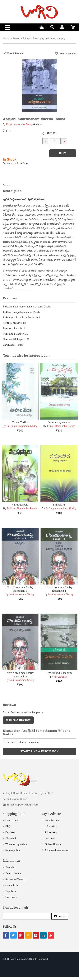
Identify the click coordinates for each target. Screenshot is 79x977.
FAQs (8, 826)
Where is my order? (16, 844)
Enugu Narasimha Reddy (19, 124)
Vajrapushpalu (20, 504)
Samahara (59, 504)
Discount (50, 838)
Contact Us (11, 885)
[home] (39, 12)
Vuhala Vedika (20, 422)
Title (5, 306)
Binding (7, 328)
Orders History (53, 844)
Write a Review (15, 53)
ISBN (6, 323)
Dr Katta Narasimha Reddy (22, 508)
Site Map (10, 867)
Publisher (8, 317)
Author (7, 312)
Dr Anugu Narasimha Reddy (61, 508)
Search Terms (13, 873)
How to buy (11, 820)
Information (51, 826)
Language (9, 344)
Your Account (52, 820)
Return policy (12, 850)
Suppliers (10, 891)
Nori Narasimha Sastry (22, 594)
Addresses (51, 832)
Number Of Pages (13, 339)
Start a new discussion (39, 751)
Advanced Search (15, 879)
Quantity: (49, 133)
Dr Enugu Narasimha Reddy (22, 426)
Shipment (10, 838)
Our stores (11, 897)
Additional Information (57, 850)
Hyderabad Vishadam (59, 672)
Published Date (12, 333)
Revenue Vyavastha (59, 422)
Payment (10, 832)
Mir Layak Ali (61, 676)
